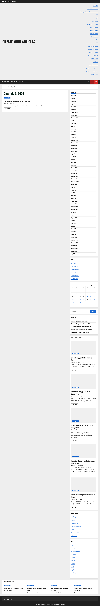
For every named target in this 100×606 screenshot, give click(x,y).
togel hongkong (75, 275)
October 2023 (74, 179)
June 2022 (73, 223)
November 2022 (74, 209)
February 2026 (74, 112)
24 (80, 300)
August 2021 (74, 251)
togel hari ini (74, 520)
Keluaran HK (5, 82)
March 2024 (73, 165)
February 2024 (74, 168)
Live (96, 82)
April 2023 (73, 195)
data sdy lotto (94, 74)
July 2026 (73, 98)
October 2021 (74, 245)
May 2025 (73, 126)
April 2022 (73, 229)
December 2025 (74, 118)
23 (76, 300)
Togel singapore (75, 266)
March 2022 (73, 231)
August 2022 (74, 218)
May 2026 (73, 104)
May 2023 (73, 193)
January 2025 (74, 137)
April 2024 (73, 162)
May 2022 (73, 226)
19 (87, 297)
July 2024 (73, 154)
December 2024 (74, 140)
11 (83, 294)
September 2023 (75, 182)
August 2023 (74, 184)
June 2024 (73, 157)
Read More (8, 109)
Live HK (21, 82)
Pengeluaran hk (75, 269)
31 (80, 302)
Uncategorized (7, 97)
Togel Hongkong (75, 545)
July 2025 (73, 120)
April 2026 (73, 107)
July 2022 (73, 220)
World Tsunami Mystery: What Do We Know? (80, 332)
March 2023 (73, 198)
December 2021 (74, 240)
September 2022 (75, 215)
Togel (72, 529)
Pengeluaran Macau (76, 526)
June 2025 (73, 123)
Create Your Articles (18, 41)
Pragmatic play (75, 532)
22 (73, 300)
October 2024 (74, 145)
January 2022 (74, 237)
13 (90, 294)
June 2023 (73, 190)
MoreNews (55, 604)
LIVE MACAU (74, 535)
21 (94, 297)
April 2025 (73, 129)
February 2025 (74, 134)
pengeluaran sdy (93, 65)
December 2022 (74, 206)
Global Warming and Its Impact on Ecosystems (81, 326)
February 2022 (74, 234)
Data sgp (73, 263)
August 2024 (74, 151)
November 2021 (74, 243)
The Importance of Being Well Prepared (17, 101)
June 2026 (73, 101)
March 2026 (73, 109)
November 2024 (74, 143)
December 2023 (74, 173)
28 (94, 300)
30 (76, 302)
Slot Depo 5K (74, 278)
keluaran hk (74, 272)
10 (80, 294)
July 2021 (73, 254)
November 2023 (74, 176)
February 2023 (74, 201)
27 (90, 300)
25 (83, 300)
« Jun (72, 305)
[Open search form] (88, 82)
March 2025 (73, 132)
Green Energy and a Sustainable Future (79, 321)
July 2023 (73, 187)
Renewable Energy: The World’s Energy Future (81, 324)
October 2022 (74, 212)
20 (90, 297)
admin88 (6, 103)
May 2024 (73, 159)
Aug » (94, 305)
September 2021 (74, 248)
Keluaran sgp (74, 523)
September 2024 (75, 148)
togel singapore (75, 517)
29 (73, 302)
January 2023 (74, 204)
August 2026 (74, 96)
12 (87, 294)
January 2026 (74, 115)
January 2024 (74, 170)
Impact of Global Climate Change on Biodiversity (81, 329)
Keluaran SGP (14, 82)
